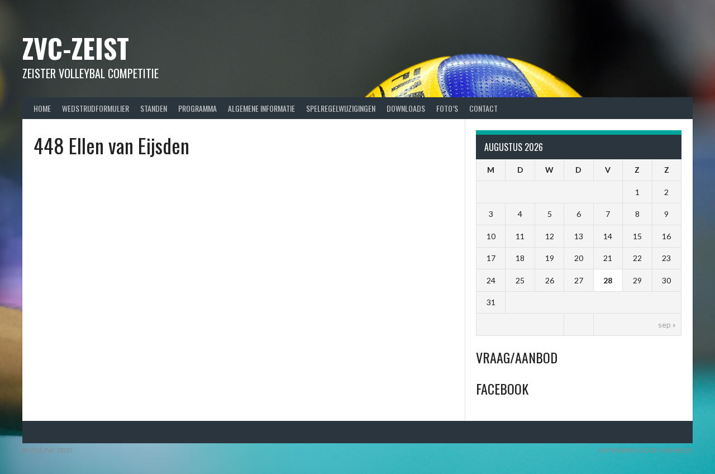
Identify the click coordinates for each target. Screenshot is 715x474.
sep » (667, 324)
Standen (153, 108)
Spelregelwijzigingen (340, 108)
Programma (197, 108)
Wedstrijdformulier (95, 108)
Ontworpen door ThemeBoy (645, 450)
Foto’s (447, 108)
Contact (483, 108)
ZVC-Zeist (75, 48)
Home (42, 108)
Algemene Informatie (261, 108)
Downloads (406, 108)
